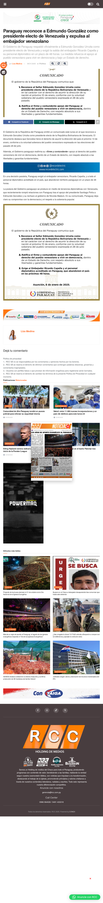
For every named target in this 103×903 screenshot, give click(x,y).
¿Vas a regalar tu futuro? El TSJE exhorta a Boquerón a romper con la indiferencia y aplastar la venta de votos (76, 635)
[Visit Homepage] (47, 4)
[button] (84, 897)
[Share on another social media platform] (97, 122)
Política (42, 63)
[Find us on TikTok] (56, 710)
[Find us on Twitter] (65, 710)
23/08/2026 (9, 417)
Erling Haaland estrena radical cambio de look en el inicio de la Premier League (25, 450)
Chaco (8, 406)
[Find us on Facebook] (37, 710)
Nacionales (61, 406)
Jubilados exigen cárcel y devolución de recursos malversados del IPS (76, 677)
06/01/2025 (31, 63)
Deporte (9, 443)
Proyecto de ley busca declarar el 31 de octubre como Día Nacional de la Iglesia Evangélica (23, 593)
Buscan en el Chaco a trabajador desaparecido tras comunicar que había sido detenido (76, 593)
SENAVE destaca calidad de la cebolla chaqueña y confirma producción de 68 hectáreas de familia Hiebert (24, 677)
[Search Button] (98, 4)
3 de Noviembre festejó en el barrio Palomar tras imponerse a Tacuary (75, 450)
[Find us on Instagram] (46, 710)
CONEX (72, 811)
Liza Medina (17, 63)
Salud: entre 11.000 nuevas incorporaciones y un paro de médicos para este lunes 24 (75, 412)
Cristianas (10, 629)
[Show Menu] (5, 4)
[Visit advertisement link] (51, 20)
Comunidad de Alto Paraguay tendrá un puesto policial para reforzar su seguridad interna (24, 412)
